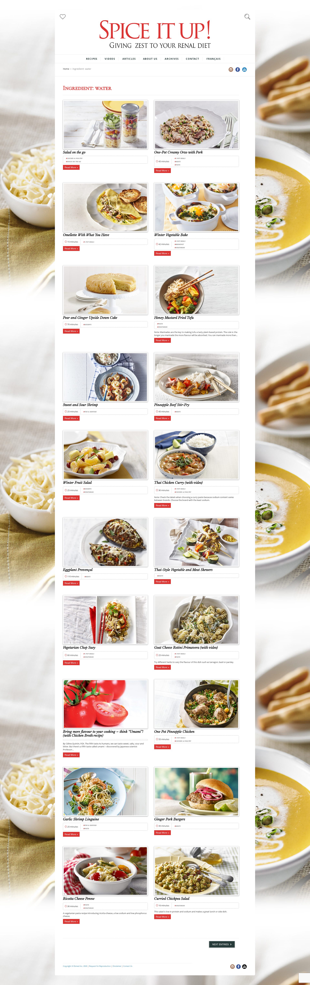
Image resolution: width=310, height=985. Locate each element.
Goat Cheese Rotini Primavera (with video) (186, 648)
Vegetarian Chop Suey (79, 648)
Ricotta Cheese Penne (78, 899)
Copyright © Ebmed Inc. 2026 (75, 966)
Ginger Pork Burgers (169, 819)
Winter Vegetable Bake (171, 235)
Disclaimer (117, 966)
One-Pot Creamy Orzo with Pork (178, 152)
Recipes (92, 58)
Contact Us (127, 966)
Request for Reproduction (100, 966)
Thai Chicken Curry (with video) (178, 483)
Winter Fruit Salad (77, 483)
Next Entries (220, 944)
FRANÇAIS (214, 58)
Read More (70, 167)
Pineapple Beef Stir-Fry (171, 405)
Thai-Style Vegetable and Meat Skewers (183, 570)
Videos (110, 58)
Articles (129, 58)
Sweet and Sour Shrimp (80, 405)
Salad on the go (74, 152)
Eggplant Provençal (78, 570)
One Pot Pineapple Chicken (174, 732)
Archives (172, 58)
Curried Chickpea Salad (171, 899)
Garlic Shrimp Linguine (81, 819)
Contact (192, 58)
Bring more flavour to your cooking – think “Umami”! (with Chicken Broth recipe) (103, 733)
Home (66, 68)
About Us (150, 58)
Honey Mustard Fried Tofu (174, 318)
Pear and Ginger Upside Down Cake (90, 318)
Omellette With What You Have (86, 235)
